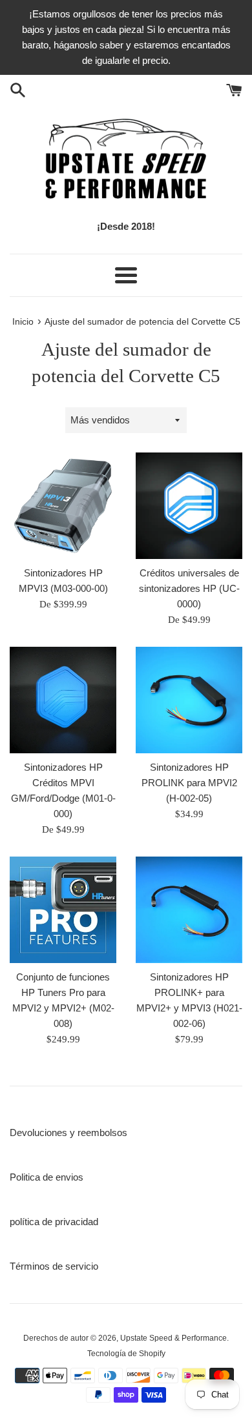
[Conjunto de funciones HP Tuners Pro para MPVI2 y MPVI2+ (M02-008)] (63, 910)
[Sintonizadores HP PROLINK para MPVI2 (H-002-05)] (189, 700)
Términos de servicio (54, 1266)
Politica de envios (46, 1177)
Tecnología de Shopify (126, 1353)
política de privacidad (54, 1221)
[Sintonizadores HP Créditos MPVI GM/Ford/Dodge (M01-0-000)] (63, 700)
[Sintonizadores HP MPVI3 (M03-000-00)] (63, 505)
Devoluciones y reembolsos (68, 1132)
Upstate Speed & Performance (173, 1338)
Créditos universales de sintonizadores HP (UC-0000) (189, 588)
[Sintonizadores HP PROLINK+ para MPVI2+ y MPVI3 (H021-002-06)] (189, 910)
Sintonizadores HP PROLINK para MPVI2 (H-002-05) (189, 783)
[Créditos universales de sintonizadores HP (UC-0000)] (189, 505)
